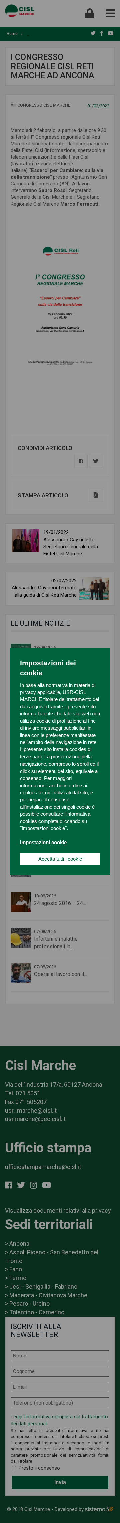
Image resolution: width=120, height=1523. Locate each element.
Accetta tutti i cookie (60, 859)
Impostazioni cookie (43, 842)
